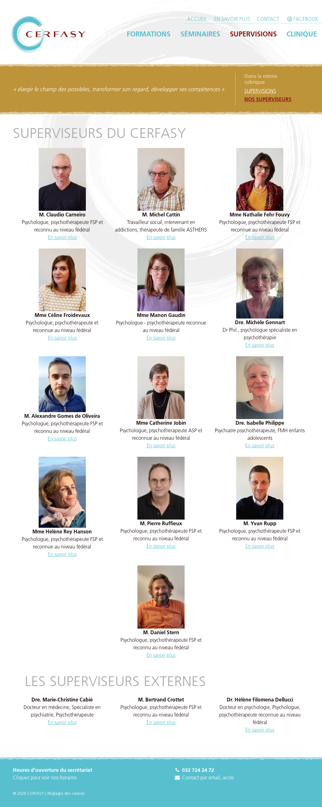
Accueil (197, 19)
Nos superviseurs (267, 99)
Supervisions (253, 34)
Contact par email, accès (207, 777)
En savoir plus (232, 19)
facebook (306, 19)
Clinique (301, 34)
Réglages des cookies (66, 793)
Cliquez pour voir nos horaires (45, 777)
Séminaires (200, 34)
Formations (148, 34)
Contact (268, 19)
